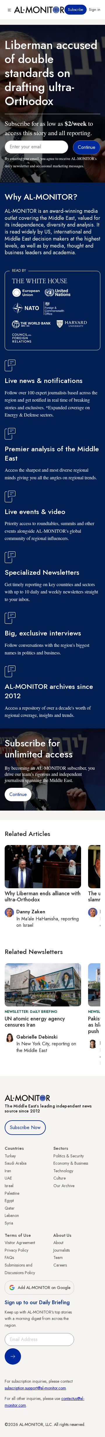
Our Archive (63, 1186)
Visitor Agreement (20, 1243)
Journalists (61, 1250)
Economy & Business (70, 1163)
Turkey (10, 1156)
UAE (8, 1178)
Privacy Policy (16, 1250)
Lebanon (12, 1215)
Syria (9, 1223)
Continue (18, 794)
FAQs (9, 1257)
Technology (63, 1171)
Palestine (12, 1193)
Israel (9, 1186)
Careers (60, 1265)
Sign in (94, 9)
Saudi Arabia (16, 1163)
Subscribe (75, 9)
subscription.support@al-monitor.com (35, 1388)
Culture (59, 1178)
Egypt (9, 1200)
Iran (8, 1171)
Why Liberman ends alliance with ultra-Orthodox (42, 897)
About (58, 1243)
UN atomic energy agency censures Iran (35, 1022)
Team (58, 1257)
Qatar (10, 1208)
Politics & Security (68, 1156)
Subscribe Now (25, 1127)
